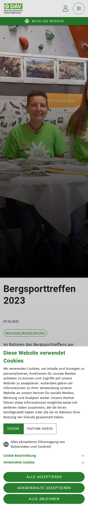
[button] (44, 455)
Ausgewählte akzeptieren (44, 488)
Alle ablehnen (44, 499)
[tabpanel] (44, 451)
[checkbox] (44, 444)
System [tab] (13, 429)
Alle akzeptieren (44, 477)
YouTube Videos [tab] (40, 429)
